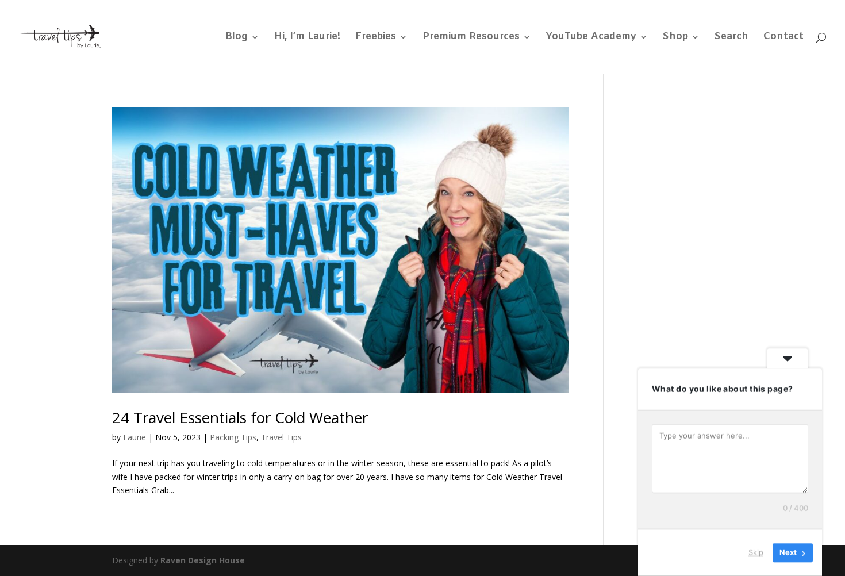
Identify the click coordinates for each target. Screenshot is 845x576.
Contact (783, 38)
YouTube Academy (591, 38)
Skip (755, 552)
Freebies (375, 38)
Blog (236, 38)
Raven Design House (202, 560)
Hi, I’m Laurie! (307, 38)
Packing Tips (233, 437)
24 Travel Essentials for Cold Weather (240, 417)
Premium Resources (471, 38)
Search (731, 38)
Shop (675, 38)
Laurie (134, 437)
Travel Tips (281, 437)
